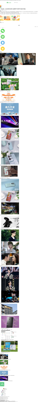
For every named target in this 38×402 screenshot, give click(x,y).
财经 (14, 0)
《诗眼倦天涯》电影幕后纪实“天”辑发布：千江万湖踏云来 (6, 227)
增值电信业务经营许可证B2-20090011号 (4, 399)
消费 (17, 0)
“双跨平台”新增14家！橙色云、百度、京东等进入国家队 (5, 90)
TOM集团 (1, 400)
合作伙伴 (4, 400)
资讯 (1, 0)
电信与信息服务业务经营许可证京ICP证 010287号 (4, 396)
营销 (10, 0)
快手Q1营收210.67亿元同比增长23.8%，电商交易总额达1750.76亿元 (7, 314)
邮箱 (11, 0)
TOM (0, 102)
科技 (20, 0)
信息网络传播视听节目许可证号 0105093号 (4, 398)
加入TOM (8, 400)
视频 (13, 0)
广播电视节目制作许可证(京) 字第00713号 (4, 397)
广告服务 (6, 400)
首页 (0, 0)
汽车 (18, 0)
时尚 (6, 0)
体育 (4, 0)
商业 (12, 0)
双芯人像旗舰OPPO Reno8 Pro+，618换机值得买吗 (5, 178)
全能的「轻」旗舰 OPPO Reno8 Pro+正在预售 (4, 128)
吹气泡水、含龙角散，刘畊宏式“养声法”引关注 (4, 77)
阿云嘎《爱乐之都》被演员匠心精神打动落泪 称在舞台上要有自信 (6, 266)
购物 (19, 0)
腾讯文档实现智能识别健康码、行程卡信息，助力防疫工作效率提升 (7, 339)
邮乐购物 (3, 400)
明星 (5, 0)
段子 (16, 0)
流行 (2, 0)
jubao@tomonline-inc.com (15, 401)
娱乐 (3, 0)
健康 (15, 0)
